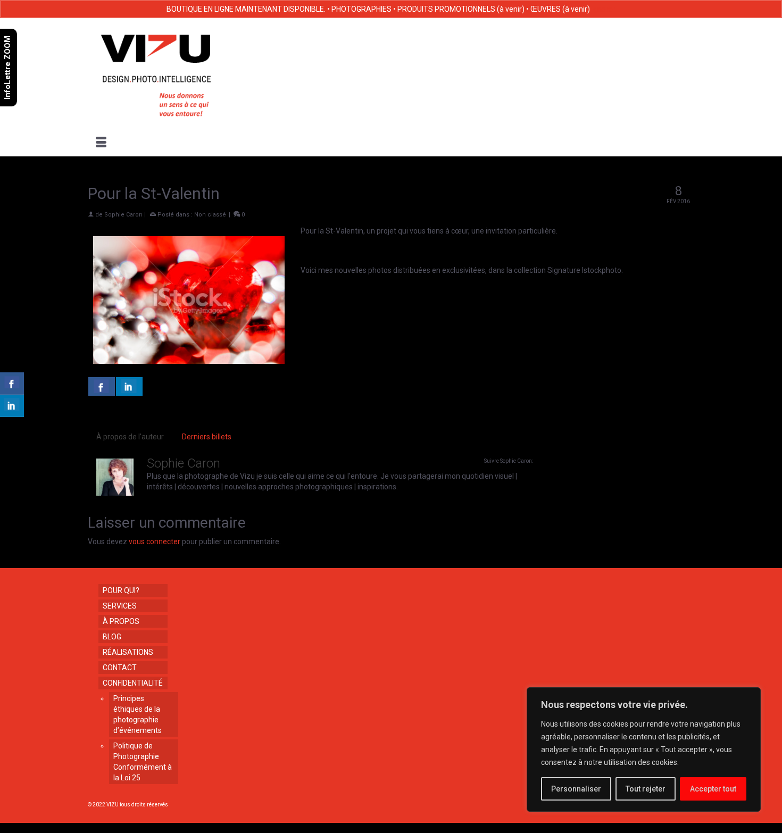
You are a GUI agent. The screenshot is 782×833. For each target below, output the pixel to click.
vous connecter (154, 541)
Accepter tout (713, 789)
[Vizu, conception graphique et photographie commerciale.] (184, 72)
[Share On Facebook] (101, 386)
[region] (644, 749)
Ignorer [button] (603, 9)
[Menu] (101, 143)
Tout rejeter (645, 789)
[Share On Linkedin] (129, 386)
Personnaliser (576, 789)
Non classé (210, 214)
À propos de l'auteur (130, 436)
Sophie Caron (123, 214)
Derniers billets (206, 436)
